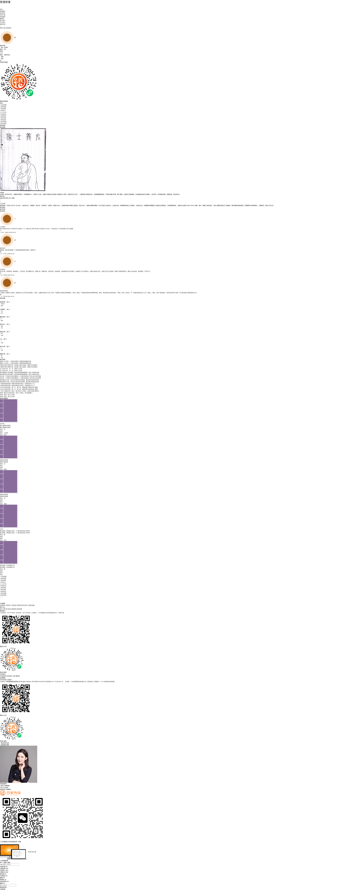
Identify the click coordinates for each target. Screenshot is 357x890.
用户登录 (8, 609)
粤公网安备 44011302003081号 (53, 681)
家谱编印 (2, 11)
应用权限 (106, 681)
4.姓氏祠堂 (3, 121)
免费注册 (2, 24)
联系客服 (19, 609)
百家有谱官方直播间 (6, 680)
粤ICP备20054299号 (38, 681)
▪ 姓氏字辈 (3, 118)
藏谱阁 (2, 18)
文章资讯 (8, 605)
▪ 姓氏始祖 (3, 108)
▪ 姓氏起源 (3, 107)
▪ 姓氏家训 (3, 120)
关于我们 (2, 22)
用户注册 (2, 609)
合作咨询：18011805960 (23, 613)
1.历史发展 (3, 105)
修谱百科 (2, 13)
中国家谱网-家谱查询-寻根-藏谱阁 (10, 676)
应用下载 (2, 15)
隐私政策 (111, 681)
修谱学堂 (2, 605)
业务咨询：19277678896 (7, 613)
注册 (4, 28)
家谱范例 (8, 28)
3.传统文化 (3, 114)
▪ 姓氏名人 (3, 110)
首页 (1, 9)
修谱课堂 (2, 17)
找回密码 (13, 609)
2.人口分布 (3, 112)
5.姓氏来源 (3, 123)
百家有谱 (19, 605)
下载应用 (13, 605)
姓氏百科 (2, 20)
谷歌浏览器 (31, 605)
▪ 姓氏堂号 (3, 116)
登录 (1, 28)
